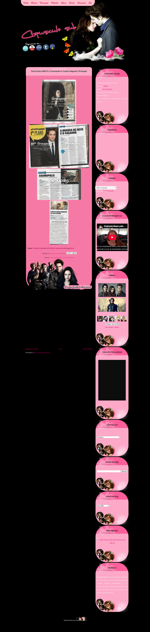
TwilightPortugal (38, 248)
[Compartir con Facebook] (73, 253)
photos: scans (61, 257)
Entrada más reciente (31, 349)
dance (63, 248)
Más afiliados (109, 327)
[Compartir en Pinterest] (76, 253)
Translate (110, 191)
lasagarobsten (69, 248)
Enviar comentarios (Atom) (42, 352)
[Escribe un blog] (69, 253)
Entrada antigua (87, 349)
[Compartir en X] (71, 253)
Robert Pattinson (70, 257)
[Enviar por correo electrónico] (67, 253)
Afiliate (116, 327)
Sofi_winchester (107, 89)
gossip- (58, 248)
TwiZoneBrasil (50, 248)
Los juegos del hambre (55, 253)
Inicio (60, 349)
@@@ (105, 86)
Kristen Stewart (54, 257)
